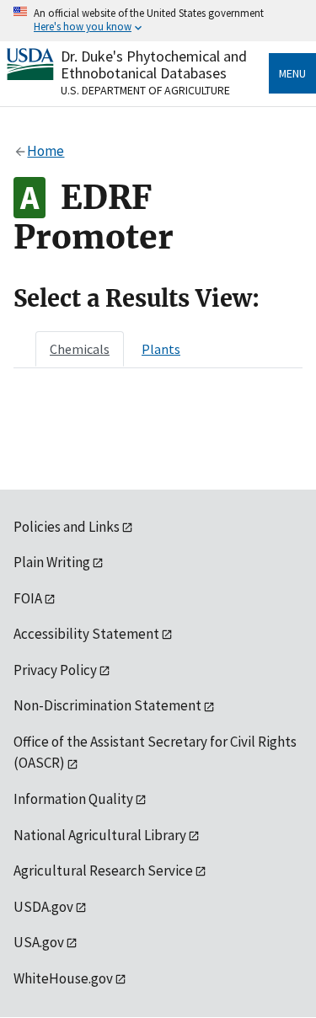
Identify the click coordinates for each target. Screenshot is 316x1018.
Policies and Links (66, 526)
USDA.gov (43, 906)
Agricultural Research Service (103, 870)
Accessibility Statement (86, 633)
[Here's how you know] (158, 20)
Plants (161, 348)
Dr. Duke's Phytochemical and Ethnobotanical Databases (154, 64)
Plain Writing (51, 562)
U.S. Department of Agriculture (145, 90)
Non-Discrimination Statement (107, 705)
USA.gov (38, 942)
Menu (292, 73)
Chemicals (80, 348)
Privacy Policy (55, 670)
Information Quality (73, 799)
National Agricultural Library (99, 835)
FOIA (27, 598)
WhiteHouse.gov (63, 978)
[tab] (80, 349)
